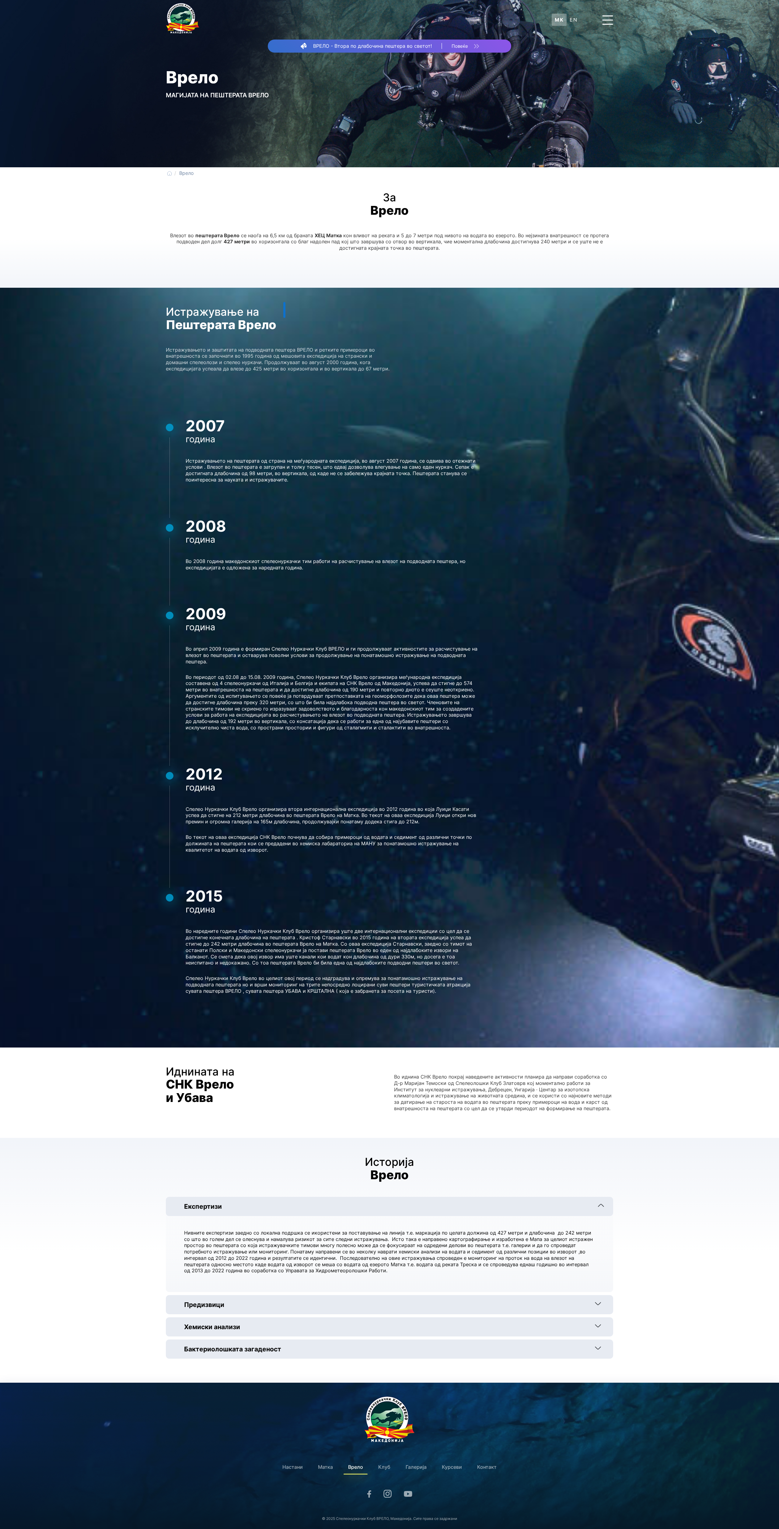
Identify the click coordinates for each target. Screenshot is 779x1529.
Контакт (487, 1467)
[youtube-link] (408, 1495)
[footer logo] (389, 1419)
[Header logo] (182, 19)
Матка (325, 1467)
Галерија (416, 1467)
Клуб (384, 1467)
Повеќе (460, 46)
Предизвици (204, 1304)
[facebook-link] (369, 1494)
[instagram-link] (387, 1495)
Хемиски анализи (212, 1327)
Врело (355, 1467)
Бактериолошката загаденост (232, 1349)
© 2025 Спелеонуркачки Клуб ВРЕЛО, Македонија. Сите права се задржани (389, 1518)
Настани (292, 1467)
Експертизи (203, 1206)
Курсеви (452, 1467)
